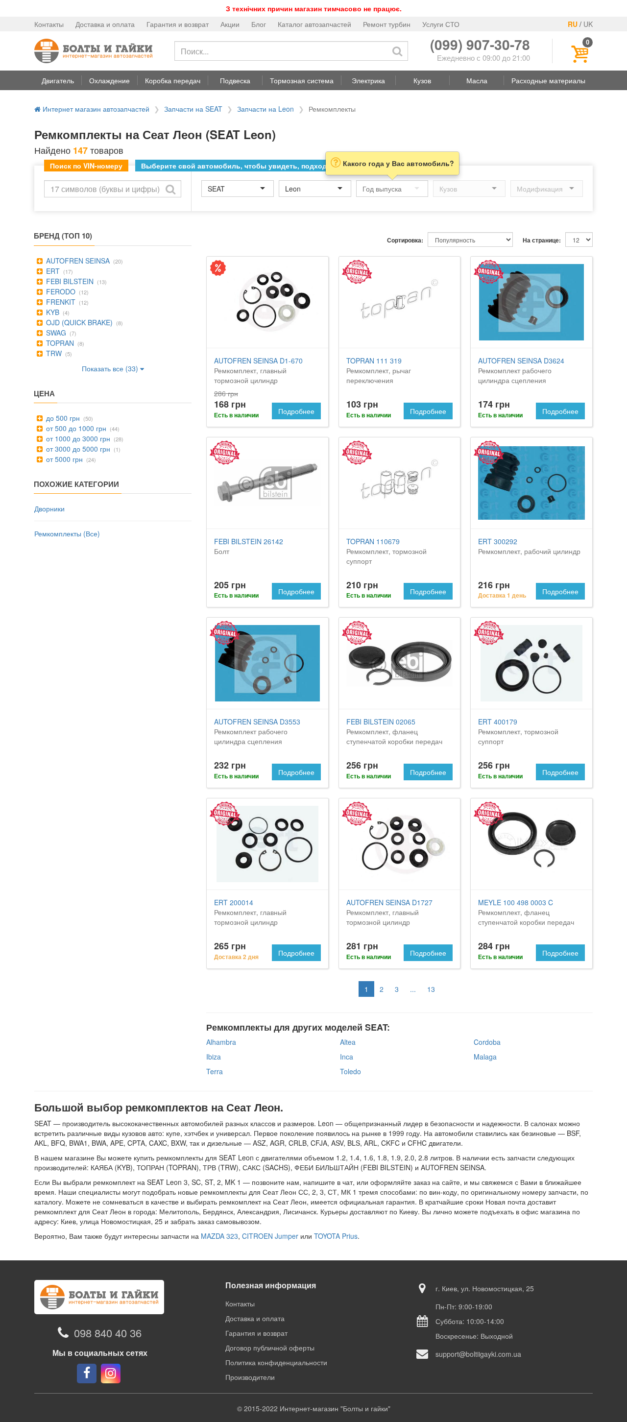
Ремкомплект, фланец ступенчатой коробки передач (394, 731)
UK (588, 24)
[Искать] (397, 51)
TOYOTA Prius (336, 1236)
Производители (250, 1377)
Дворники (49, 508)
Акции (230, 24)
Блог (258, 24)
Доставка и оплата (105, 24)
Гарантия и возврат (177, 24)
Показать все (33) (111, 368)
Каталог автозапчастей (314, 24)
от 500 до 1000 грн (75, 428)
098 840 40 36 (108, 1332)
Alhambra (221, 1042)
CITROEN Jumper (270, 1236)
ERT (52, 271)
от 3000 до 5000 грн (77, 449)
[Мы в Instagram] (111, 1373)
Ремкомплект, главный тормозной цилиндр (258, 370)
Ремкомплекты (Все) (67, 533)
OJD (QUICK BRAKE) (78, 322)
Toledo (350, 1071)
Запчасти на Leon (265, 109)
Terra (214, 1071)
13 (431, 989)
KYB (51, 312)
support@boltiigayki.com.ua (478, 1354)
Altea (348, 1042)
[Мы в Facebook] (86, 1373)
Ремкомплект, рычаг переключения (378, 370)
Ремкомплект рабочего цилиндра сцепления (521, 370)
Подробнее (296, 411)
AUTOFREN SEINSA (77, 260)
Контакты (49, 24)
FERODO (59, 291)
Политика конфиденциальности (276, 1362)
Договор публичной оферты (269, 1347)
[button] (57, 80)
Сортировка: (405, 240)
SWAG (55, 332)
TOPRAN (59, 343)
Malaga (485, 1056)
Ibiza (213, 1056)
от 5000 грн (63, 459)
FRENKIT (59, 302)
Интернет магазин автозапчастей (95, 109)
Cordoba (487, 1042)
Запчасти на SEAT (193, 109)
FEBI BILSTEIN (69, 281)
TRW (53, 353)
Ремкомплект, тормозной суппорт (386, 551)
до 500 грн (62, 418)
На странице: (542, 240)
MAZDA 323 (219, 1236)
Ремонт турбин (386, 24)
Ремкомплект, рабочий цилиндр (529, 546)
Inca (346, 1056)
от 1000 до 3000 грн (77, 438)
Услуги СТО (440, 24)
